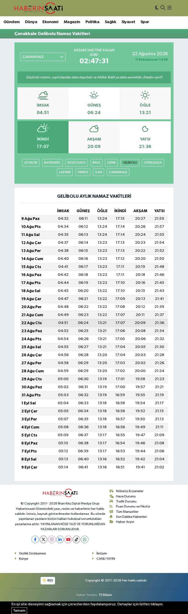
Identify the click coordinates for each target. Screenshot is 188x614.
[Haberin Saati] (38, 8)
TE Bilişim (105, 595)
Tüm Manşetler (127, 511)
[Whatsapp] (84, 539)
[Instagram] (51, 539)
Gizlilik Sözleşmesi (32, 553)
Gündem (11, 22)
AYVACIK (30, 162)
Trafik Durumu (126, 501)
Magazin (72, 22)
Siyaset (128, 22)
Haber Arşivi (125, 522)
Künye (23, 558)
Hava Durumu (126, 496)
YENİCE (82, 172)
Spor (145, 22)
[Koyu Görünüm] (157, 8)
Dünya (31, 22)
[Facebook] (35, 539)
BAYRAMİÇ (52, 162)
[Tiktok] (76, 539)
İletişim (102, 553)
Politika (92, 22)
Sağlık (110, 22)
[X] (43, 539)
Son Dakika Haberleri (131, 516)
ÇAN (98, 172)
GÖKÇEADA (153, 162)
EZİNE (111, 162)
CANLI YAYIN (106, 558)
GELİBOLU (130, 162)
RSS (50, 580)
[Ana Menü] (169, 8)
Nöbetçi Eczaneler (130, 491)
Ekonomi (50, 22)
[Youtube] (68, 539)
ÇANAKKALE (118, 172)
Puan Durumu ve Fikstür (133, 506)
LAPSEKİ (65, 172)
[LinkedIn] (60, 539)
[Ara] (162, 8)
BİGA (96, 162)
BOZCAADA (77, 162)
